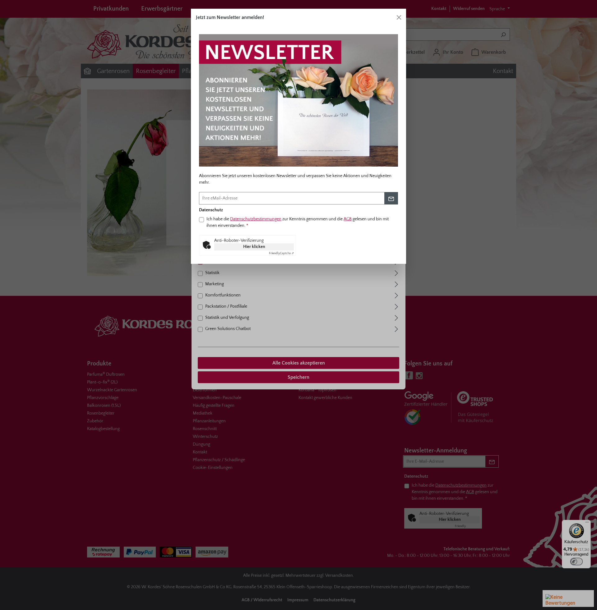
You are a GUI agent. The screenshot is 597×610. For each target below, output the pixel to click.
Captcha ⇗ (281, 253)
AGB (348, 219)
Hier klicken (254, 246)
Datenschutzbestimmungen (255, 219)
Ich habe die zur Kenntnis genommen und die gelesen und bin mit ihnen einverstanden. (297, 222)
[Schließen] (399, 17)
